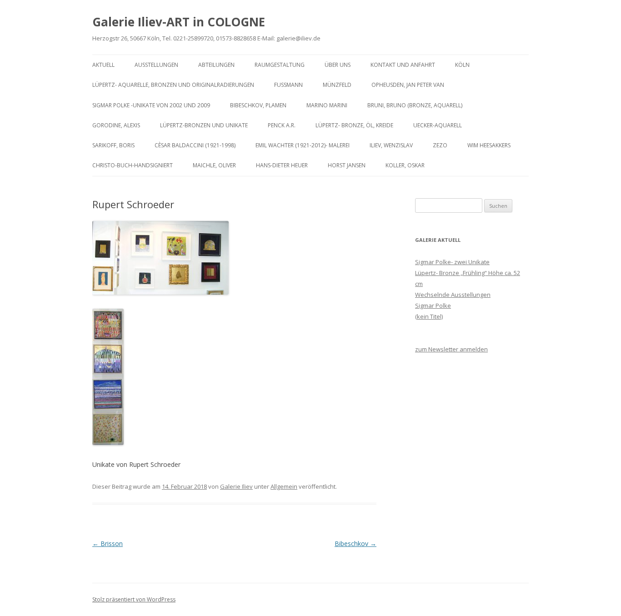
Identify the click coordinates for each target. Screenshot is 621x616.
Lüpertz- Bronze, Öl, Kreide (354, 125)
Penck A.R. (281, 125)
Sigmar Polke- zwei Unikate (452, 262)
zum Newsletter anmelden (451, 349)
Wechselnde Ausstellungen (453, 294)
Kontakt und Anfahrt (403, 65)
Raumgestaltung (280, 65)
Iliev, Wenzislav (391, 145)
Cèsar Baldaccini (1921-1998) (195, 145)
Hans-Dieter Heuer (282, 165)
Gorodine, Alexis (116, 125)
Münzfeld (337, 85)
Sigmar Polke (433, 305)
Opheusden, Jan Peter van (407, 85)
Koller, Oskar (405, 165)
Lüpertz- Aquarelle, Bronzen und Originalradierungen (173, 85)
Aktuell (103, 65)
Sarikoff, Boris (113, 145)
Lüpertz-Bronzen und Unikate (204, 125)
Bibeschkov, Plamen (258, 105)
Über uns (338, 65)
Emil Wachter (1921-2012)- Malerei (302, 145)
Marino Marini (326, 105)
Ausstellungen (156, 65)
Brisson (107, 543)
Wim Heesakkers (489, 145)
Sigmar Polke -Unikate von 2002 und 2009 (151, 105)
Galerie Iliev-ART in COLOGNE (178, 22)
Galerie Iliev (236, 486)
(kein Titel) (429, 316)
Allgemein (283, 486)
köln (462, 65)
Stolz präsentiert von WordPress (133, 599)
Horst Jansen (347, 165)
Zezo (440, 145)
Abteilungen (216, 65)
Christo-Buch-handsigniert (132, 165)
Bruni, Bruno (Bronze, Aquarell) (414, 105)
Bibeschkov (355, 543)
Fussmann (288, 85)
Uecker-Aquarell (437, 125)
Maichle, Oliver (214, 165)
